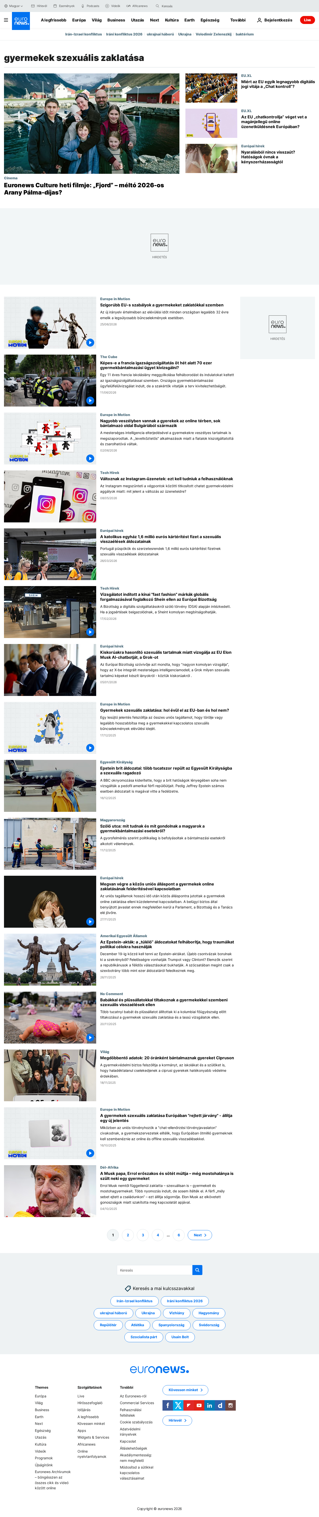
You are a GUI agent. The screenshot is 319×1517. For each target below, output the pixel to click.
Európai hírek (252, 146)
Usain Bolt (180, 1337)
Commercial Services (137, 1403)
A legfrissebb (53, 19)
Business (116, 19)
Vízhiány (176, 1313)
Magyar (14, 6)
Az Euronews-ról (133, 1396)
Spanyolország (171, 1325)
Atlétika (137, 1325)
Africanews (86, 1444)
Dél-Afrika (109, 1167)
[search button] (157, 6)
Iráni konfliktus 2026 (124, 34)
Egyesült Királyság (116, 762)
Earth (189, 19)
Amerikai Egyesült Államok (123, 935)
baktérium (245, 34)
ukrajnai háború (160, 34)
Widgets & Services (93, 1437)
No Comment (111, 993)
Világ (96, 19)
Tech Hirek (109, 472)
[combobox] (183, 6)
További (126, 1387)
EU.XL (246, 75)
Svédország (209, 1325)
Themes (41, 1387)
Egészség (210, 19)
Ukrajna (184, 34)
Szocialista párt (144, 1337)
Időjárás (84, 1410)
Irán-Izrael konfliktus (83, 34)
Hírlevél (175, 1420)
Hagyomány (209, 1313)
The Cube (108, 356)
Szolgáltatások (90, 1387)
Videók (40, 1451)
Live (307, 20)
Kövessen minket (91, 1423)
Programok (44, 1458)
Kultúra (172, 19)
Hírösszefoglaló (90, 1403)
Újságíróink (44, 1465)
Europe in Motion (115, 299)
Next (154, 19)
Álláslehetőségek (133, 1448)
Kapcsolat (128, 1441)
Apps (82, 1430)
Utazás (137, 19)
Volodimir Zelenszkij (214, 34)
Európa (79, 19)
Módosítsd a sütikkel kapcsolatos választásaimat (136, 1472)
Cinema (10, 178)
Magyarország (112, 820)
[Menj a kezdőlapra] (21, 21)
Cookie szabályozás (136, 1422)
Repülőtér (108, 1325)
